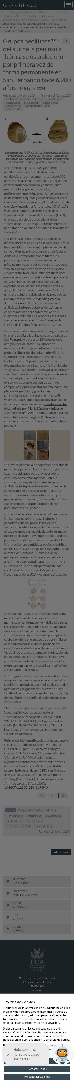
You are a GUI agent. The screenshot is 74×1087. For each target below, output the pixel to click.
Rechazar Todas (37, 1068)
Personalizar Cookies (37, 1076)
